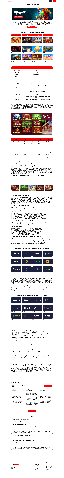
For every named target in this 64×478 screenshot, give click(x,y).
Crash (36, 35)
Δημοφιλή (15, 35)
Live (26, 35)
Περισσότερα (32, 410)
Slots (47, 35)
